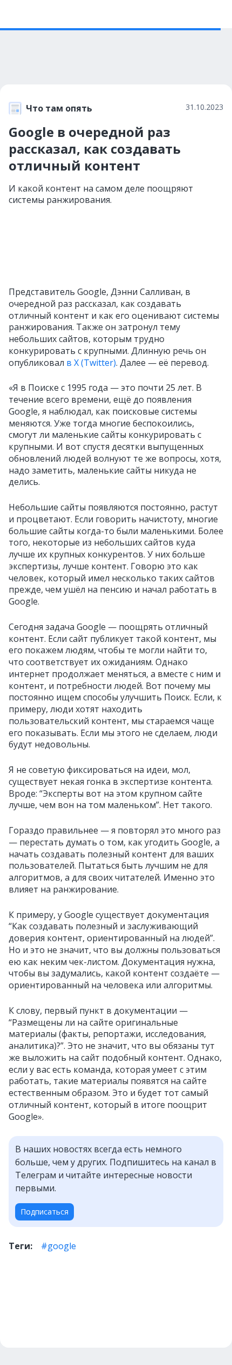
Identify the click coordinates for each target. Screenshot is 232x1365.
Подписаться (45, 1211)
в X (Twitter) (90, 363)
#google (58, 1246)
